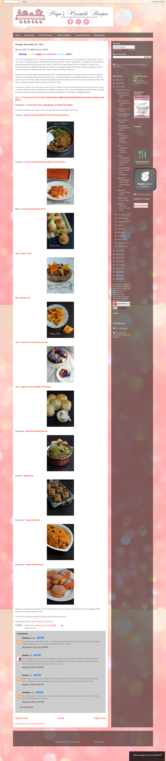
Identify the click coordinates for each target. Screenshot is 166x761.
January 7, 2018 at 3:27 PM (33, 685)
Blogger (108, 742)
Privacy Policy (99, 35)
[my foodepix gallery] (142, 194)
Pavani (25, 675)
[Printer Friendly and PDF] (18, 625)
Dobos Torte (26, 253)
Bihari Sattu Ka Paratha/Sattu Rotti (123, 103)
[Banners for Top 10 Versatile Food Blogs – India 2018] (132, 67)
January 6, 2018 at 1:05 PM (33, 667)
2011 (118, 268)
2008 (118, 279)
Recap (33, 628)
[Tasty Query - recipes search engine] (141, 207)
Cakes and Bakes (64, 35)
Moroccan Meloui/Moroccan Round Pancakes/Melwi (123, 182)
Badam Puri (25, 298)
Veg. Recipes (29, 35)
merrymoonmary (87, 742)
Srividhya (26, 692)
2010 (118, 272)
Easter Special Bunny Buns (34, 209)
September (122, 222)
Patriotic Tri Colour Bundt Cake (34, 342)
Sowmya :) (26, 638)
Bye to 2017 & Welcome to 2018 (123, 95)
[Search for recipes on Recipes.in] (120, 328)
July (120, 225)
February (121, 243)
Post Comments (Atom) (35, 724)
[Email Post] (61, 625)
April (120, 236)
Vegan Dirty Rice (33, 520)
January (121, 246)
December (122, 90)
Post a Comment (26, 707)
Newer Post (21, 718)
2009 (118, 275)
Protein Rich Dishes (34, 105)
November (122, 215)
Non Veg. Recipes (46, 35)
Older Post (100, 718)
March (120, 239)
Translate (131, 50)
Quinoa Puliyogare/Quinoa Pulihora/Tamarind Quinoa (46, 115)
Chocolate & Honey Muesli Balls (123, 128)
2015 (118, 254)
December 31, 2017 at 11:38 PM (35, 647)
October (121, 218)
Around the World (82, 35)
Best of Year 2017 (46, 622)
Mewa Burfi (28, 476)
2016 (118, 251)
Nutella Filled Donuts (34, 565)
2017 (118, 87)
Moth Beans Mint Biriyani (36, 431)
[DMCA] (120, 309)
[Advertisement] (130, 352)
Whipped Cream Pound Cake (123, 192)
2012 (118, 265)
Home (17, 35)
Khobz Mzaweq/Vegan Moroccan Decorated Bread (123, 160)
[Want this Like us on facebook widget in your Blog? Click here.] (163, 759)
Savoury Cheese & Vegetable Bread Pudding (122, 138)
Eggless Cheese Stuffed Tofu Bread (35, 387)
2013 (118, 261)
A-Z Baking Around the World (33, 97)
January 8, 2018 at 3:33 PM (33, 702)
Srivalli (25, 655)
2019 (118, 80)
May (120, 232)
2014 (118, 258)
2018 (118, 83)
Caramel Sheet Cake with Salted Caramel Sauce (45, 162)
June (120, 229)
